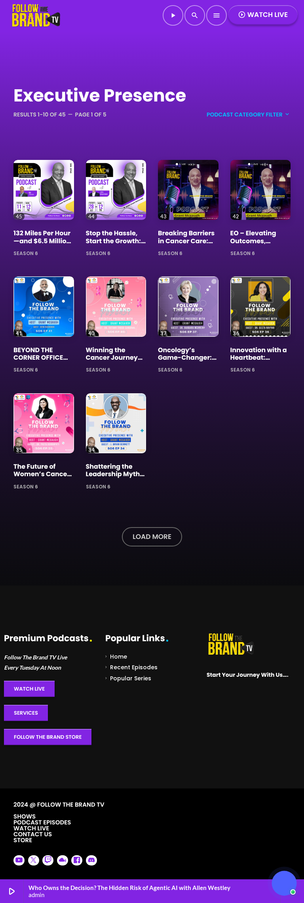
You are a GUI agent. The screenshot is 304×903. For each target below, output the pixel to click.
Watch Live (263, 14)
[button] (284, 883)
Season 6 (25, 252)
